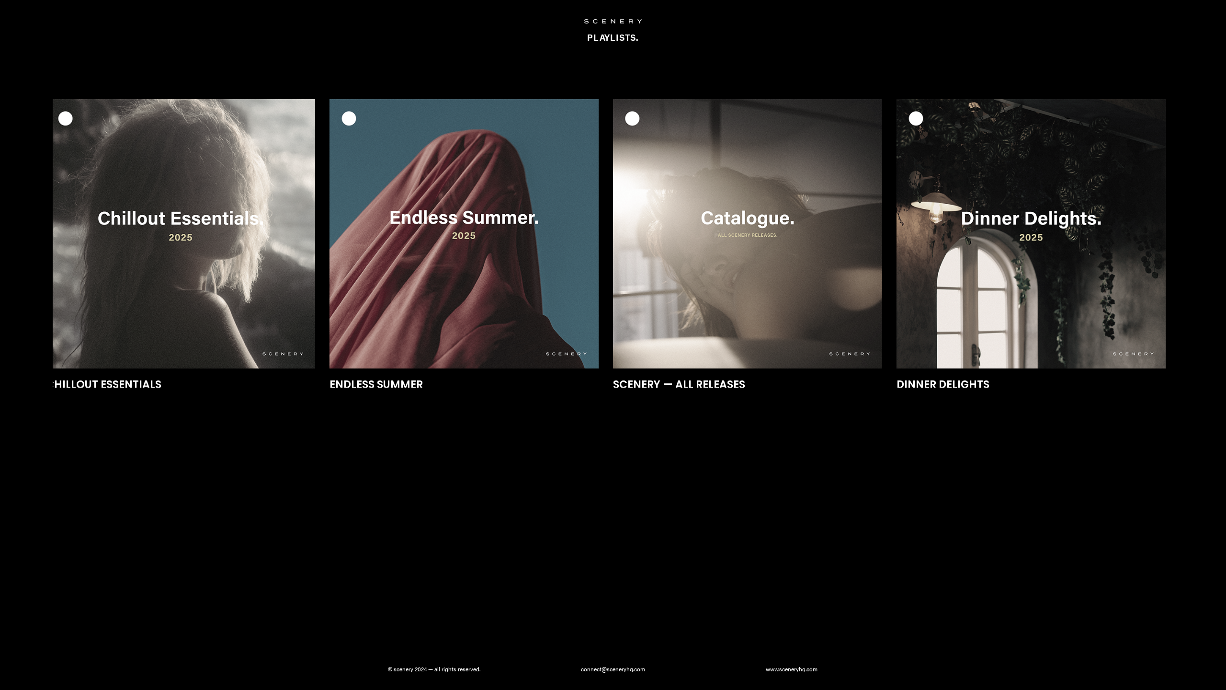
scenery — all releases (679, 384)
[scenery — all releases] (747, 233)
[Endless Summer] (464, 233)
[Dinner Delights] (1031, 233)
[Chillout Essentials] (180, 233)
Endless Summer (376, 384)
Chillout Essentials (103, 384)
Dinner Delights (943, 384)
